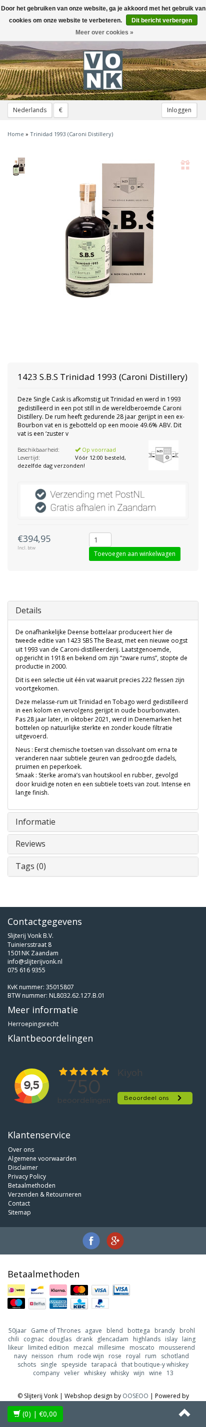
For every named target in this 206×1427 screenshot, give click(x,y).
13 (170, 1373)
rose (115, 1356)
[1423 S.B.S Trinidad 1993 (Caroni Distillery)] (18, 166)
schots (27, 1364)
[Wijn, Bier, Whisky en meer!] (103, 70)
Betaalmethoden (32, 1185)
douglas (60, 1339)
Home (16, 134)
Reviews (31, 843)
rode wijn (91, 1356)
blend (114, 1330)
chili (13, 1339)
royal (133, 1356)
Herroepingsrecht (33, 1024)
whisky (119, 1373)
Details (29, 610)
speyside (74, 1364)
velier (72, 1373)
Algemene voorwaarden (42, 1158)
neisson (43, 1356)
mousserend (177, 1347)
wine (155, 1373)
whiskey (95, 1373)
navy (20, 1356)
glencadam (112, 1339)
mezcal (84, 1347)
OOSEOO (135, 1396)
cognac (34, 1339)
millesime (111, 1347)
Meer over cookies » (105, 32)
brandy (164, 1330)
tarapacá (104, 1364)
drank (84, 1339)
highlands (146, 1339)
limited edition (48, 1347)
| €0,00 (39, 1414)
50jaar (17, 1330)
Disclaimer (23, 1167)
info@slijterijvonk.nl (35, 961)
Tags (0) (31, 866)
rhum (65, 1356)
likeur (16, 1347)
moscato (142, 1347)
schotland (175, 1356)
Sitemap (19, 1212)
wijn (139, 1373)
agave (93, 1330)
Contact (19, 1203)
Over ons (21, 1149)
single (48, 1364)
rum (150, 1356)
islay (171, 1339)
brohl (187, 1330)
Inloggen (179, 110)
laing (189, 1339)
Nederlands (29, 110)
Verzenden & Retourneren (45, 1194)
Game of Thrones (55, 1330)
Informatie (36, 821)
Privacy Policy (27, 1176)
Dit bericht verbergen (162, 20)
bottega (139, 1330)
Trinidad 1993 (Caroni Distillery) (71, 134)
